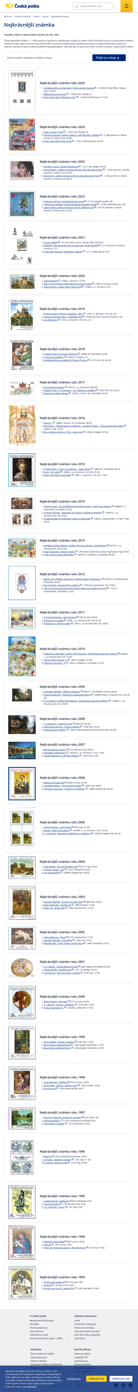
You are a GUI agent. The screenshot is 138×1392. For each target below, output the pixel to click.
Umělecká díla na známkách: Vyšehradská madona (69, 88)
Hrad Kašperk (50, 280)
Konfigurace (74, 1378)
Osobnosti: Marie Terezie (56, 393)
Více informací (30, 1386)
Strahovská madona (54, 1282)
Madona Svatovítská (54, 1241)
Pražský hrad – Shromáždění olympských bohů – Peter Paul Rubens (77, 506)
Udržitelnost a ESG (39, 1335)
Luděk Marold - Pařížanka (56, 1201)
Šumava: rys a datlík (54, 620)
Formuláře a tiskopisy (85, 1324)
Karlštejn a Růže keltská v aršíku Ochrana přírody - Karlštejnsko (75, 545)
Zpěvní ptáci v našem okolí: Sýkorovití (62, 286)
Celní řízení (79, 1338)
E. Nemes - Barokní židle (55, 1162)
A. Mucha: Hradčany (54, 357)
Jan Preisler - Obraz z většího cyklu (61, 1085)
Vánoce (47, 1244)
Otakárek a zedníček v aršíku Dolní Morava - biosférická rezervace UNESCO (81, 653)
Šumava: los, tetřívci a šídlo (57, 623)
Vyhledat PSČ (81, 1357)
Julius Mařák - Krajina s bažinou (59, 1041)
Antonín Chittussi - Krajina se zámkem (62, 1117)
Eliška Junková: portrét (55, 94)
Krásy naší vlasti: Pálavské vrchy (60, 97)
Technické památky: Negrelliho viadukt (63, 251)
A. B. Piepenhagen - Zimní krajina (60, 617)
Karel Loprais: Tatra (53, 132)
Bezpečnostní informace (42, 1320)
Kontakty (34, 1324)
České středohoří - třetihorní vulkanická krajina (67, 694)
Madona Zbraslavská (54, 782)
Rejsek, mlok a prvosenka (57, 830)
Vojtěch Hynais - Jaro (54, 869)
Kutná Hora (49, 1088)
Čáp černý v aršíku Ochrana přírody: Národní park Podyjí (72, 175)
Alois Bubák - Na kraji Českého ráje (61, 866)
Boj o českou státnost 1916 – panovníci (63, 432)
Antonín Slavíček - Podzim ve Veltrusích (63, 901)
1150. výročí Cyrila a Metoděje (59, 554)
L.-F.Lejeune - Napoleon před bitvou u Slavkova (67, 833)
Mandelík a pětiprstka (55, 752)
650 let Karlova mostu (55, 749)
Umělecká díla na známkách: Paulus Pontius (65, 360)
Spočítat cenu (81, 1361)
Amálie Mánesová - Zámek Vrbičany (61, 755)
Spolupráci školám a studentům (46, 1364)
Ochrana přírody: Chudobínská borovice (64, 201)
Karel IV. (48, 422)
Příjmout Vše (96, 1378)
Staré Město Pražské (54, 1123)
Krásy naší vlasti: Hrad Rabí (57, 475)
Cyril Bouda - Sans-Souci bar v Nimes (62, 972)
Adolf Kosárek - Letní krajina (58, 827)
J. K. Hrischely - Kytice (54, 1207)
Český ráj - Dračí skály (54, 907)
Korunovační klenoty (54, 387)
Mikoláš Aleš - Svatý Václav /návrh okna (63, 943)
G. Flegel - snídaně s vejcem (57, 1159)
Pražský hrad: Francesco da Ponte (60, 353)
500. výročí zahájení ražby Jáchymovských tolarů (68, 283)
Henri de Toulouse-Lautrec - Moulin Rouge (65, 1247)
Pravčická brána (52, 1204)
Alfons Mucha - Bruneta (56, 1001)
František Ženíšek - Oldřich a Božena (62, 691)
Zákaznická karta (38, 1357)
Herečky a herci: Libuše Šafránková (61, 166)
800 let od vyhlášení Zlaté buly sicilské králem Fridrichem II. (73, 579)
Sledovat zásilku (82, 1353)
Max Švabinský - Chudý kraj (57, 904)
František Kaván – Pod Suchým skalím (62, 785)
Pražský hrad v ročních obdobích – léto (63, 313)
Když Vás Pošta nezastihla (87, 1335)
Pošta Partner (37, 1331)
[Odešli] (76, 6)
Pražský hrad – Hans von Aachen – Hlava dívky (67, 469)
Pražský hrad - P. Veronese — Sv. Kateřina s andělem (70, 390)
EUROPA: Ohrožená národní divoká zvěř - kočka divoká (71, 245)
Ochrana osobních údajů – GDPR (46, 1338)
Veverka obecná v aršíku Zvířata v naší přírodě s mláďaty (72, 135)
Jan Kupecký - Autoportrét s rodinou (62, 585)
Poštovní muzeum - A (55, 663)
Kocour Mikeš (50, 242)
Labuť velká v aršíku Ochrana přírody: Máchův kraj (69, 207)
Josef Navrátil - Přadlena (55, 1082)
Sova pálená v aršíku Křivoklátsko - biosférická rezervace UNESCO (76, 700)
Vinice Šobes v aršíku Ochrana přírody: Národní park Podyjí (73, 169)
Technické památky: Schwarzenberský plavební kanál (70, 204)
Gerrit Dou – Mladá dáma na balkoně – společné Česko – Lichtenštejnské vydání (84, 425)
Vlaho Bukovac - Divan (55, 937)
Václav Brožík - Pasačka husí (57, 969)
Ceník (77, 1320)
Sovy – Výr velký (52, 472)
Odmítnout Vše (121, 1378)
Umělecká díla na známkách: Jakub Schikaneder (67, 518)
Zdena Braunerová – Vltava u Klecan (62, 726)
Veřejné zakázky (38, 1361)
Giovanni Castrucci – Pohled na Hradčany (64, 788)
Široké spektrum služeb (42, 1353)
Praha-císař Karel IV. (54, 1007)
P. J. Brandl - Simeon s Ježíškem (59, 1004)
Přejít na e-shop (106, 58)
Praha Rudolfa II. (52, 1120)
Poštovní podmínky (84, 1328)
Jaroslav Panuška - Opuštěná (58, 940)
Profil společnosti (38, 1328)
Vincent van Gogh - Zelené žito (59, 1288)
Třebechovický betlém (55, 729)
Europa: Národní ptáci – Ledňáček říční (63, 316)
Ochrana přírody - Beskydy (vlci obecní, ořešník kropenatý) (73, 512)
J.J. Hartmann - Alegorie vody (58, 723)
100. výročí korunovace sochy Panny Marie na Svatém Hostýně (75, 588)
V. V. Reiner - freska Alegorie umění (61, 966)
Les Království (51, 319)
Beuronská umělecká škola (57, 1044)
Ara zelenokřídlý (52, 872)
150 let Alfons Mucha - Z (55, 660)
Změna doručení (82, 1364)
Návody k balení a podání (87, 1331)
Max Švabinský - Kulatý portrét (59, 551)
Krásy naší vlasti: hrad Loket (58, 141)
